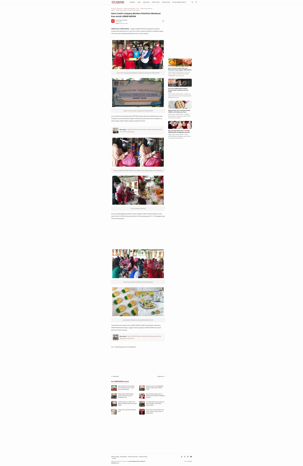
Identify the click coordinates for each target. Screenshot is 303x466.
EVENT (139, 2)
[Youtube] (191, 457)
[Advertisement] (138, 235)
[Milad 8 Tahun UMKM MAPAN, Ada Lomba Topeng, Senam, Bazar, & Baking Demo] (142, 414)
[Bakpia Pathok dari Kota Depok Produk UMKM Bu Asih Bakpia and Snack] (180, 108)
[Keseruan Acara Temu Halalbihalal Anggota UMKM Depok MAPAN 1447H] (142, 390)
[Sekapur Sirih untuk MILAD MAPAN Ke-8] (114, 414)
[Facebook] (182, 457)
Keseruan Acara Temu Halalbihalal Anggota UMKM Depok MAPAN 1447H (154, 387)
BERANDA (132, 2)
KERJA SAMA (146, 2)
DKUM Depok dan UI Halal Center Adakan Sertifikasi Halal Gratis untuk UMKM (127, 403)
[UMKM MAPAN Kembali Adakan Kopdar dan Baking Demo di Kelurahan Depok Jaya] (116, 133)
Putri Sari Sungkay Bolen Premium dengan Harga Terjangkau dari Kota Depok (178, 90)
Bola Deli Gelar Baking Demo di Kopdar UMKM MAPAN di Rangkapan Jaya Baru (155, 395)
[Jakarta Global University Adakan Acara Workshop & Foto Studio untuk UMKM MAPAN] (114, 390)
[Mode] (192, 2)
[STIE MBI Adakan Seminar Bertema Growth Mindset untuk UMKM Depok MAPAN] (142, 406)
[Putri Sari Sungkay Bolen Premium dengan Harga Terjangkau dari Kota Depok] (180, 86)
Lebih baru (160, 376)
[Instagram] (188, 457)
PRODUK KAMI (155, 2)
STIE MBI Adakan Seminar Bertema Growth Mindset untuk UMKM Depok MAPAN (155, 403)
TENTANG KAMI (166, 2)
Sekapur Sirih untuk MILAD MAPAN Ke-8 (127, 410)
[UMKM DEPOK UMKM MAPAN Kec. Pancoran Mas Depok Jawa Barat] (117, 2)
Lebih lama (116, 376)
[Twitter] (185, 457)
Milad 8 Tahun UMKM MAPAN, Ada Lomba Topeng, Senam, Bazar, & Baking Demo (155, 411)
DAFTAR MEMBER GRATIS (179, 2)
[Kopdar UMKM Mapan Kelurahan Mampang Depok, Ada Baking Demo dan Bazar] (116, 340)
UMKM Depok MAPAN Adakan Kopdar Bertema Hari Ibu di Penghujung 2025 (126, 395)
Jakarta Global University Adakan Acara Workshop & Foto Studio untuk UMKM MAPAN (126, 387)
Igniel (190, 461)
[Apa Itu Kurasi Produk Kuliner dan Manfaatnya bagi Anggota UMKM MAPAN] (180, 66)
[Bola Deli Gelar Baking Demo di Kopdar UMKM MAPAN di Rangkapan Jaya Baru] (142, 398)
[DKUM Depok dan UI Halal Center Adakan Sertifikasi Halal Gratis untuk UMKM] (114, 406)
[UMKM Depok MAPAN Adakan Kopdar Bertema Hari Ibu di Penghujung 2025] (114, 398)
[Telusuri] (196, 2)
